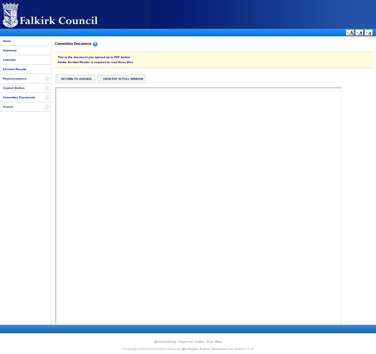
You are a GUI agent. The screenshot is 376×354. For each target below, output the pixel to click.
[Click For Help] (95, 44)
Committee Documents (19, 97)
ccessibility (165, 341)
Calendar (9, 59)
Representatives (14, 78)
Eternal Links (191, 341)
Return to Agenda (76, 78)
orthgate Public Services (204, 348)
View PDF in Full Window (123, 78)
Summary (10, 50)
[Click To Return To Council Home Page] (60, 27)
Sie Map (214, 341)
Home (7, 41)
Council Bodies (14, 88)
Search (8, 106)
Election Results (14, 69)
